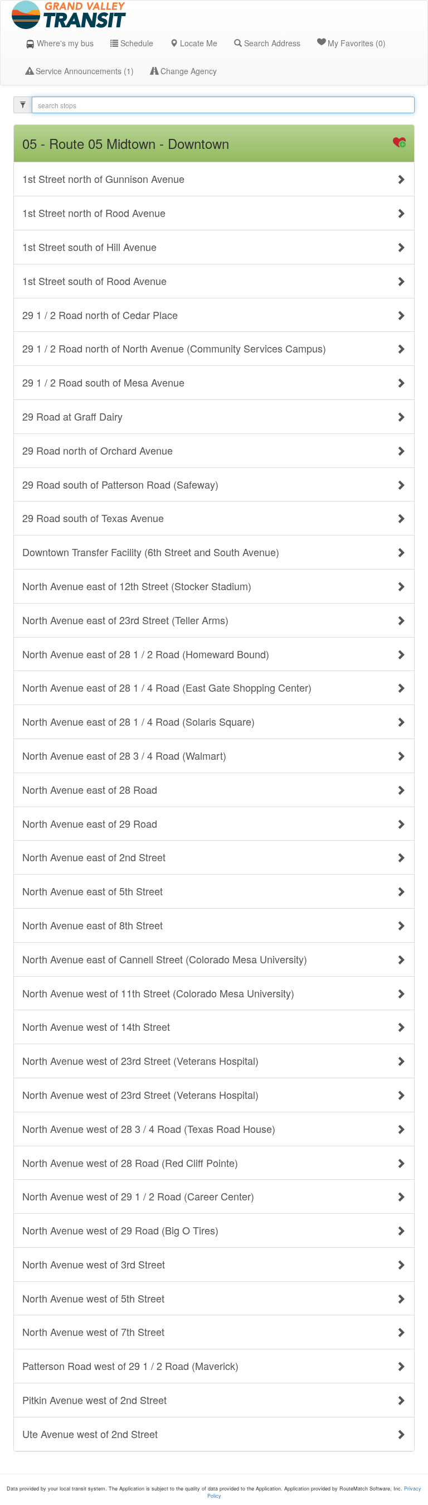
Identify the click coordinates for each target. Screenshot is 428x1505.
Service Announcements (83, 70)
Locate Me (197, 43)
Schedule (135, 43)
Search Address (271, 43)
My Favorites (357, 43)
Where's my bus (64, 43)
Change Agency (187, 70)
